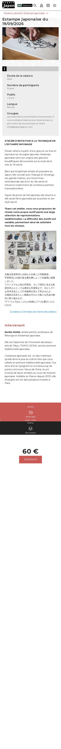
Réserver (30, 459)
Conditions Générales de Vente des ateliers (33, 311)
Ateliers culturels (13, 13)
